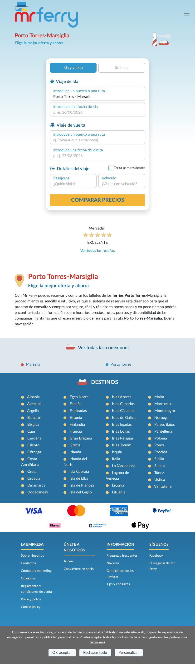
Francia (76, 431)
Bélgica (33, 424)
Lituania (118, 492)
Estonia (76, 418)
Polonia (160, 438)
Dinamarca (36, 485)
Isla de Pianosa (82, 485)
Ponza (159, 445)
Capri (31, 431)
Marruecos (163, 404)
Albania (33, 397)
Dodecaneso (37, 492)
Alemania (35, 404)
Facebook (156, 555)
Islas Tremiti (122, 445)
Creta (32, 471)
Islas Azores (121, 397)
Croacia (33, 478)
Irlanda (75, 452)
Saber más (97, 642)
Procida (160, 452)
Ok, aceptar (62, 652)
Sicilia (159, 459)
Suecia (159, 466)
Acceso (69, 561)
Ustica (159, 480)
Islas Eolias (121, 431)
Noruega (161, 418)
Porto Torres (121, 364)
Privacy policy (31, 599)
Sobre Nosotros (32, 555)
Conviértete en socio (79, 569)
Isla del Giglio (81, 492)
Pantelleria (163, 431)
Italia (116, 459)
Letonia (118, 485)
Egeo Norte (79, 397)
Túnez (159, 473)
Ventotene (162, 486)
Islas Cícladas (123, 411)
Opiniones (28, 578)
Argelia (33, 411)
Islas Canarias (123, 404)
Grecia (75, 445)
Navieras (113, 563)
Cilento (33, 445)
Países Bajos (164, 424)
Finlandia (77, 424)
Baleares (34, 418)
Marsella (33, 364)
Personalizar (128, 652)
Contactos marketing (36, 571)
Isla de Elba (79, 478)
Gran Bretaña (81, 438)
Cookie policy (30, 607)
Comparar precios (97, 200)
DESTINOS (104, 382)
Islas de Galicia (124, 418)
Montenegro (164, 411)
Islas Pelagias (123, 438)
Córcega (34, 452)
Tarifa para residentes (129, 168)
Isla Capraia (79, 471)
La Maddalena (123, 466)
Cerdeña (34, 438)
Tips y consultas (118, 584)
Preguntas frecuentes (122, 555)
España (76, 404)
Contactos (28, 563)
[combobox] (97, 97)
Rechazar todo (95, 652)
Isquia (117, 452)
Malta (159, 397)
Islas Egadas (122, 424)
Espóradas (78, 411)
